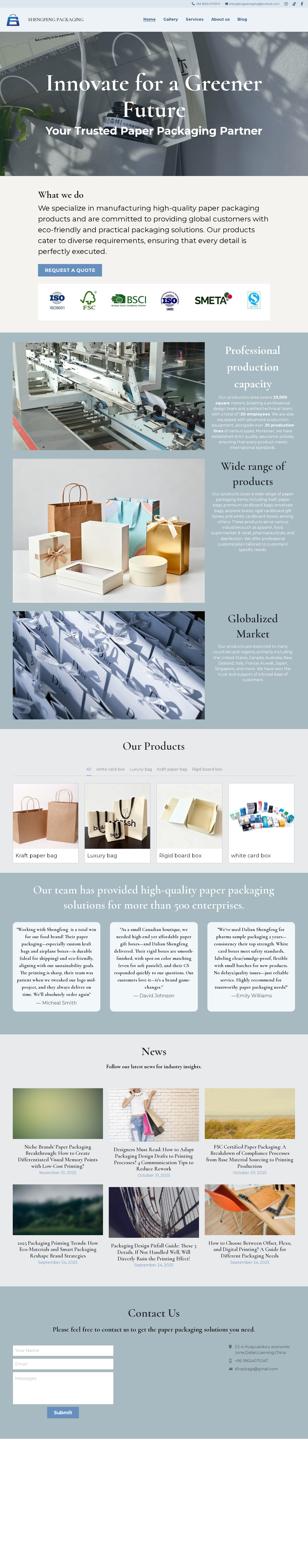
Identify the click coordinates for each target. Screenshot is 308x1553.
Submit (63, 1412)
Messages (26, 1378)
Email (21, 1364)
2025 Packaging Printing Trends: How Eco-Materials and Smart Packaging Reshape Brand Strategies (58, 1249)
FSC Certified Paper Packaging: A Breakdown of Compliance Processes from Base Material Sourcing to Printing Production (249, 1156)
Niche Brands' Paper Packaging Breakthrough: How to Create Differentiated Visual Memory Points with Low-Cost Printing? (58, 1156)
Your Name (27, 1350)
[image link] (12, 19)
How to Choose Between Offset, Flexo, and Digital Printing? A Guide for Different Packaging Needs (249, 1249)
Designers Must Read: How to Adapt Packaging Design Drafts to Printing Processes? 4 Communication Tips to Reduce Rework (154, 1159)
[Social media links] (286, 4)
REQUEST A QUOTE (70, 270)
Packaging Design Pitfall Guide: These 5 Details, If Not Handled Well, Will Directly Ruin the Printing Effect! (153, 1252)
